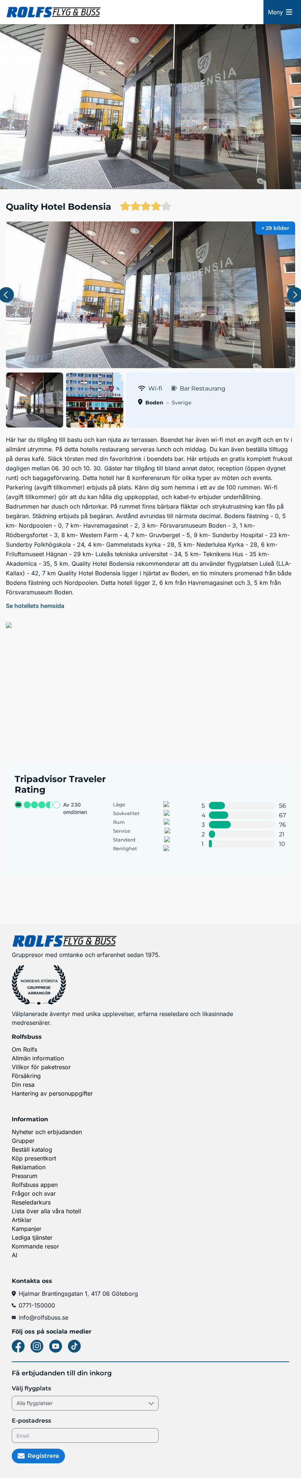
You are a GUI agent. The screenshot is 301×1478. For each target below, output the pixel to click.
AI (14, 1255)
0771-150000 (37, 1305)
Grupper (23, 1140)
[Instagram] (36, 1346)
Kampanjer (26, 1228)
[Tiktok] (74, 1346)
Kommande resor (35, 1246)
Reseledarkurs (31, 1202)
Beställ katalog (32, 1149)
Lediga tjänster (32, 1237)
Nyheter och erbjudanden (47, 1132)
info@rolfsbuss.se (43, 1317)
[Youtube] (55, 1346)
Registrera (43, 1455)
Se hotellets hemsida (35, 605)
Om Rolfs (24, 1049)
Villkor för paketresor (41, 1067)
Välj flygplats (31, 1388)
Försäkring (26, 1075)
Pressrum (24, 1176)
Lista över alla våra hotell (46, 1211)
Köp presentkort (34, 1158)
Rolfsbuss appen (35, 1184)
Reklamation (29, 1167)
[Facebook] (18, 1346)
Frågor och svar (34, 1193)
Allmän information (38, 1058)
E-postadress (31, 1420)
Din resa (23, 1084)
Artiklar (22, 1220)
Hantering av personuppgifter (52, 1093)
